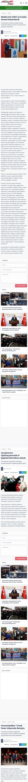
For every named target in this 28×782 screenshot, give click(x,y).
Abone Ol (6, 35)
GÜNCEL (9, 13)
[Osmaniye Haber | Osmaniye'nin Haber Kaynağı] (7, 3)
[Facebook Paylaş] (20, 36)
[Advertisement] (14, 74)
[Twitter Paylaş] (23, 36)
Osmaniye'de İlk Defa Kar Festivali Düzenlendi (14, 7)
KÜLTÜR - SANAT (11, 722)
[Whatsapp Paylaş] (25, 36)
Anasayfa (4, 13)
